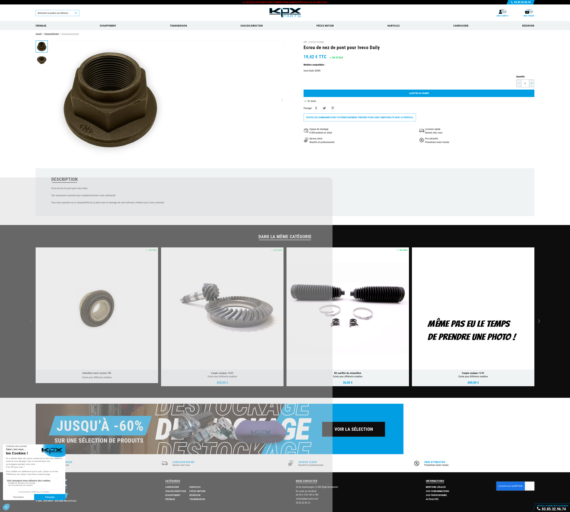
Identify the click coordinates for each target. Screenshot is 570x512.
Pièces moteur (197, 491)
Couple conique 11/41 (473, 373)
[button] (539, 321)
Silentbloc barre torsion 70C (96, 373)
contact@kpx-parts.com (307, 498)
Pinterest (333, 108)
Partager (316, 108)
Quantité (520, 76)
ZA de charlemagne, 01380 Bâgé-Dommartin (317, 486)
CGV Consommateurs (437, 491)
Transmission (197, 499)
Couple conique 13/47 (222, 373)
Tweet (324, 108)
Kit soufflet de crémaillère (347, 373)
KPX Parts (48, 500)
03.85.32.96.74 (303, 502)
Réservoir (195, 495)
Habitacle (195, 486)
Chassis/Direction (175, 491)
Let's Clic (72, 500)
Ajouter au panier (419, 93)
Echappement (172, 495)
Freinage (170, 499)
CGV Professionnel (436, 495)
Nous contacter (306, 481)
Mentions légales (436, 486)
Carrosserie (172, 486)
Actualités (432, 499)
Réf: (306, 42)
